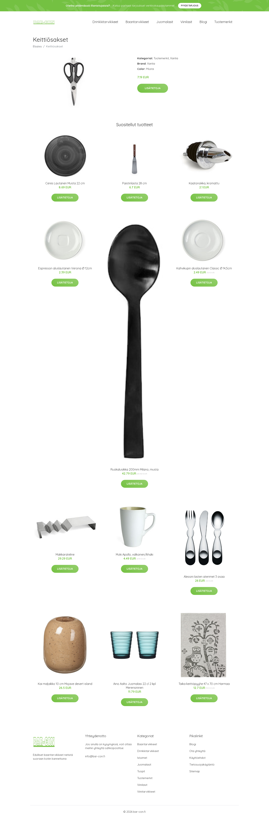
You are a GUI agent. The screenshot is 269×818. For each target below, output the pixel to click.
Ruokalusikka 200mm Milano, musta (134, 469)
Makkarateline (65, 554)
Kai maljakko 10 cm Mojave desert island (65, 684)
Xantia (174, 58)
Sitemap (194, 771)
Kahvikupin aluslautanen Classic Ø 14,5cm (204, 268)
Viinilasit (186, 22)
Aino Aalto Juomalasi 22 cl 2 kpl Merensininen (134, 685)
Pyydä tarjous (189, 5)
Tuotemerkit (223, 22)
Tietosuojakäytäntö (201, 764)
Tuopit (141, 771)
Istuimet (142, 757)
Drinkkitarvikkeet (105, 22)
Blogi (203, 22)
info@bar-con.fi (95, 756)
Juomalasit (164, 22)
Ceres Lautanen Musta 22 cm (65, 183)
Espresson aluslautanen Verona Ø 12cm (65, 268)
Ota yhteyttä (197, 751)
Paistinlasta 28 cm (134, 183)
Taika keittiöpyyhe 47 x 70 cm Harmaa (204, 684)
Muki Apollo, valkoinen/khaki (134, 554)
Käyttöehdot (197, 757)
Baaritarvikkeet (137, 22)
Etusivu (37, 46)
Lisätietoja (152, 88)
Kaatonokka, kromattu (204, 183)
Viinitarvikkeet (146, 791)
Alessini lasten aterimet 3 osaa (204, 576)
